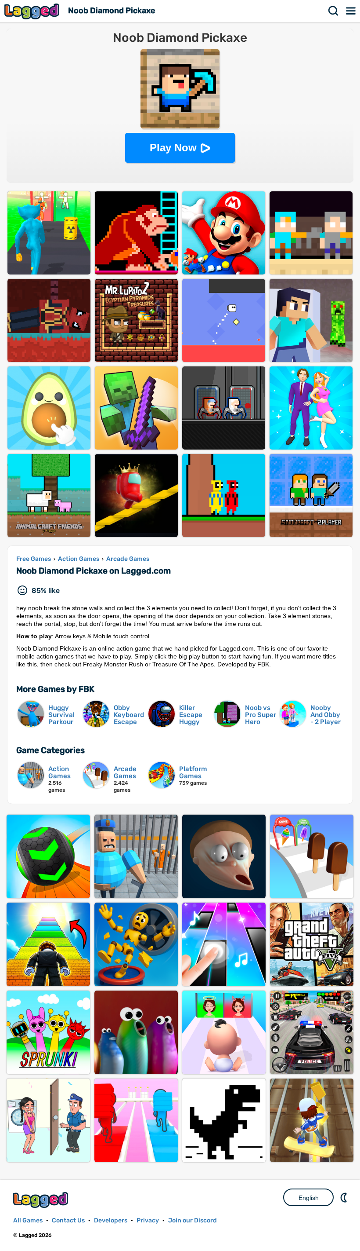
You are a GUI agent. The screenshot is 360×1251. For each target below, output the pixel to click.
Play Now (173, 148)
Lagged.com (41, 1200)
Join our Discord (192, 1220)
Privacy (148, 1220)
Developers (110, 1220)
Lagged (32, 11)
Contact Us (68, 1220)
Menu (351, 11)
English (309, 1197)
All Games (28, 1220)
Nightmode (344, 1197)
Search (333, 11)
